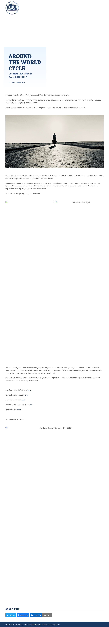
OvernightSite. (55, 624)
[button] (102, 4)
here (29, 390)
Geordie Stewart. (18, 624)
